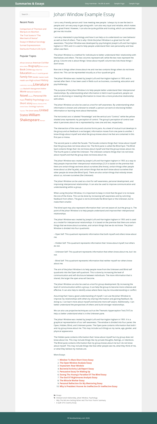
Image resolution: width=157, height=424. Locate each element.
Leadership (23, 85)
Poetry (28, 99)
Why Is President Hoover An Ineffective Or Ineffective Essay (88, 386)
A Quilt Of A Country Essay (66, 403)
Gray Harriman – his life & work (97, 3)
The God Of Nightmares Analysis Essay (78, 377)
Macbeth (26, 88)
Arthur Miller (24, 66)
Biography (34, 66)
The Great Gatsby (32, 111)
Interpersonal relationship (66, 398)
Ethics (34, 73)
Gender (35, 77)
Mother (43, 89)
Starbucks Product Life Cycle (33, 48)
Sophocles (40, 106)
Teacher (22, 111)
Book (22, 69)
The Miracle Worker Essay (72, 380)
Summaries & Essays (29, 3)
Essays (58, 395)
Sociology (32, 106)
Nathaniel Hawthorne (34, 92)
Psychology (93, 398)
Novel (24, 95)
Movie (23, 91)
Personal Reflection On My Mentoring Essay (81, 383)
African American (26, 63)
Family (23, 76)
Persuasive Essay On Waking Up (75, 371)
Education (26, 73)
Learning (30, 85)
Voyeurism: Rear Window (72, 365)
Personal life (40, 95)
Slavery (35, 103)
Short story (26, 103)
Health (46, 77)
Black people (44, 66)
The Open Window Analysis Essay (76, 363)
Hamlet (41, 77)
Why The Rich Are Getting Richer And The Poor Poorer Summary (81, 400)
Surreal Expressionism (30, 45)
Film (30, 76)
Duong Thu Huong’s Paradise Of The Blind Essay (83, 374)
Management (35, 88)
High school (34, 80)
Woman (42, 120)
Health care (24, 80)
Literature (41, 84)
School (47, 100)
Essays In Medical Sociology (32, 41)
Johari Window (82, 398)
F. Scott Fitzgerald (42, 73)
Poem (22, 100)
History (44, 80)
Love (21, 89)
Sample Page (119, 3)
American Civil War (41, 62)
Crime (29, 69)
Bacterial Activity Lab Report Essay (77, 368)
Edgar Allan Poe (37, 70)
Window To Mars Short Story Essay (76, 360)
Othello (30, 96)
